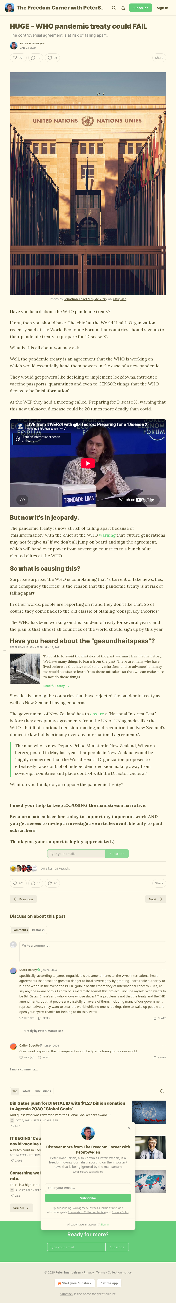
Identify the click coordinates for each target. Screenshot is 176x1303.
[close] (129, 1128)
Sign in (162, 8)
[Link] (3, 517)
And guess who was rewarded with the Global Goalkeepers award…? (60, 1115)
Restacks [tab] (38, 930)
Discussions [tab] (43, 1091)
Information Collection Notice (87, 1212)
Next (153, 899)
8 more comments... (24, 1069)
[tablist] (28, 930)
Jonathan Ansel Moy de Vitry (85, 299)
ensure (97, 713)
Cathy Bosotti (29, 1045)
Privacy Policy (120, 1212)
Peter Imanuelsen (32, 43)
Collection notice (120, 1272)
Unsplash (119, 299)
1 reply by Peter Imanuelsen (43, 1031)
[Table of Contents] (5, 651)
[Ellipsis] (164, 969)
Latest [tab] (26, 1091)
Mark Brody (28, 970)
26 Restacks (62, 868)
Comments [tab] (20, 930)
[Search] (113, 7)
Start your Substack (76, 1283)
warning (107, 535)
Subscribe (141, 8)
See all (18, 1208)
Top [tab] (14, 1091)
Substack (66, 1294)
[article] (88, 1114)
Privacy (89, 1272)
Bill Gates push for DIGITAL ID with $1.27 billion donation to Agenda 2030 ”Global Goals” (67, 1106)
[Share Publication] (123, 7)
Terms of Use (108, 1208)
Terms (100, 1272)
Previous (26, 899)
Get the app (109, 1283)
